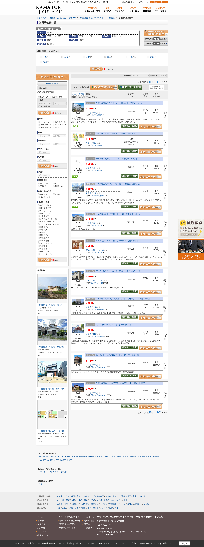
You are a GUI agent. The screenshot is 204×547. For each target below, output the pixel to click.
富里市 (63, 460)
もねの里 (60, 500)
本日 (57, 183)
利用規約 (41, 528)
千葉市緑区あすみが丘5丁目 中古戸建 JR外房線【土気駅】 (121, 383)
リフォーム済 (46, 211)
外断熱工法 (45, 251)
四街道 (95, 508)
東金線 (146, 504)
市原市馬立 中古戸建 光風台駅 (51, 347)
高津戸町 (101, 196)
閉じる (184, 543)
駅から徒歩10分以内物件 (69, 517)
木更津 (70, 508)
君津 (116, 508)
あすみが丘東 (116, 500)
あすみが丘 (102, 367)
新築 (54, 97)
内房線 (59, 504)
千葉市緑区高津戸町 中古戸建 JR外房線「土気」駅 (118, 184)
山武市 (69, 460)
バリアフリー (46, 243)
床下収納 (45, 230)
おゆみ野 (101, 336)
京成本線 (103, 504)
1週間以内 (59, 186)
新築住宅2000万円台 (67, 524)
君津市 (148, 457)
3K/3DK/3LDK (60, 125)
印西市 (56, 460)
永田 (46, 62)
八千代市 (133, 457)
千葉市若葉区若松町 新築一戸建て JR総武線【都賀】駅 (61, 389)
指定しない (44, 97)
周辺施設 (87, 524)
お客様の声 (87, 528)
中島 (125, 500)
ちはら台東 (99, 252)
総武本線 (94, 504)
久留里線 (75, 504)
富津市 (135, 496)
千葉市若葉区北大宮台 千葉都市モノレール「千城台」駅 (60, 431)
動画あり (58, 194)
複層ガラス (45, 232)
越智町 (100, 115)
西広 (68, 500)
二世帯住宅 (45, 216)
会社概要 (41, 521)
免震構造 (45, 246)
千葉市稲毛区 (70, 457)
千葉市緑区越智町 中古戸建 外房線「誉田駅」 (116, 133)
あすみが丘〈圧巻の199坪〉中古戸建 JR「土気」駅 (117, 355)
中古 (60, 97)
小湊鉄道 (138, 504)
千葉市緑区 (94, 115)
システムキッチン (48, 219)
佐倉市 (112, 457)
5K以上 (58, 128)
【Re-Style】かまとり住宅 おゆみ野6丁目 (113, 325)
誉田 (110, 57)
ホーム (40, 517)
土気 (132, 57)
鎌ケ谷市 (141, 457)
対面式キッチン (47, 221)
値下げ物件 (45, 106)
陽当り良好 (45, 205)
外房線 (88, 113)
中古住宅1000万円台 (67, 528)
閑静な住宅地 (46, 208)
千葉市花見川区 (57, 457)
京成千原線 (90, 250)
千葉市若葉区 (81, 457)
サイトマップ (42, 532)
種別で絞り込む (52, 83)
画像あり (43, 194)
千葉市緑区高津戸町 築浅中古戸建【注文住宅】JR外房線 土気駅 (123, 299)
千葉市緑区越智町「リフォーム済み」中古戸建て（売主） (119, 103)
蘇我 (67, 57)
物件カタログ (42, 535)
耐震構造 (45, 249)
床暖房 (44, 227)
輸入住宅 (45, 213)
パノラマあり (45, 197)
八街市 (50, 460)
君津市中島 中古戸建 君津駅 (50, 305)
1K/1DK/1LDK (60, 122)
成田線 (130, 504)
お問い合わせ (88, 517)
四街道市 (156, 457)
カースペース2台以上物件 (69, 521)
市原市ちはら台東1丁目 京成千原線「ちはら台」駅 (117, 241)
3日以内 (43, 186)
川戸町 (92, 500)
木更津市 (98, 457)
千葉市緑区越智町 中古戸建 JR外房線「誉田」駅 (117, 159)
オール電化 (45, 241)
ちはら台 (100, 250)
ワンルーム (44, 122)
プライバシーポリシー (46, 524)
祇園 (59, 508)
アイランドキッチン (49, 224)
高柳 (86, 500)
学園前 (55, 472)
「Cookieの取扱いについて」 (148, 544)
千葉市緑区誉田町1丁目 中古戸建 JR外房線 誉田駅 (118, 214)
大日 (73, 500)
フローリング (46, 254)
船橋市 (91, 457)
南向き (44, 235)
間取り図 (80, 94)
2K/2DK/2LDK (45, 125)
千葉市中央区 (44, 457)
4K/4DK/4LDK (45, 128)
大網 (153, 57)
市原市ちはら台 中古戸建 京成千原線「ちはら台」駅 (118, 271)
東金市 (119, 457)
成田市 (106, 457)
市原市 (92, 252)
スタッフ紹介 (88, 521)
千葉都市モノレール (117, 504)
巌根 (111, 508)
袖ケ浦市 (42, 460)
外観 (74, 94)
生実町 (79, 500)
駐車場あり (45, 238)
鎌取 (89, 57)
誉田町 (100, 225)
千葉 (46, 57)
